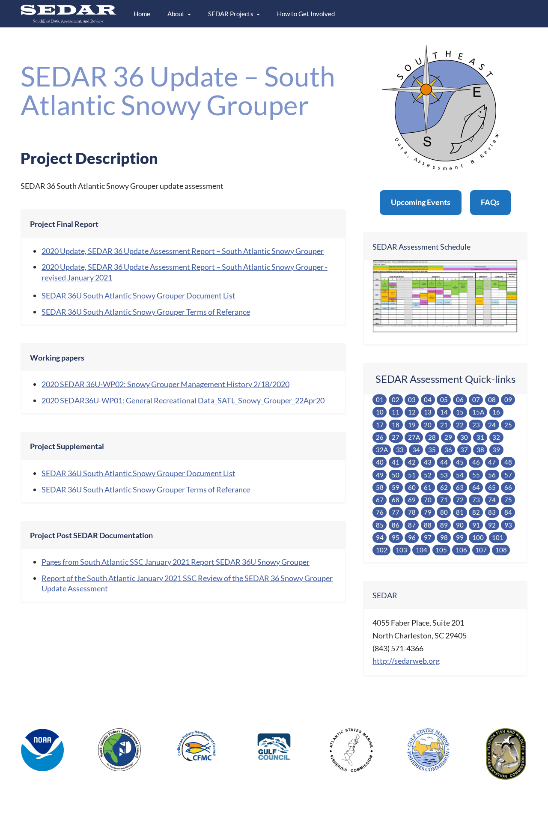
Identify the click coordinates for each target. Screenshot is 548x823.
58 (380, 487)
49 (380, 475)
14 (444, 412)
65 (492, 487)
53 (444, 475)
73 (476, 500)
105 (441, 550)
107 (481, 550)
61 (428, 487)
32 (496, 437)
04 (428, 399)
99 (460, 537)
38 (480, 449)
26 (380, 437)
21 (444, 425)
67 (380, 500)
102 (381, 550)
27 (395, 437)
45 (460, 462)
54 (460, 475)
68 (395, 500)
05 (444, 399)
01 (380, 399)
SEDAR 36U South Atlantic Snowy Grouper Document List (138, 295)
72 (460, 500)
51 (412, 475)
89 (444, 525)
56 (492, 475)
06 (460, 399)
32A (382, 449)
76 (380, 512)
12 (412, 412)
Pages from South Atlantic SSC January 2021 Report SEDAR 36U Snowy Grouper (176, 562)
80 (444, 512)
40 (380, 462)
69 (412, 500)
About (176, 14)
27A (414, 437)
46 (476, 462)
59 (395, 487)
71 (444, 500)
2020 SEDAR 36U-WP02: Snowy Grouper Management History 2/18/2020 (165, 384)
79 (428, 512)
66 (508, 487)
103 (401, 550)
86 (395, 525)
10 (380, 412)
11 (395, 412)
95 (395, 537)
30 (464, 437)
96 (412, 537)
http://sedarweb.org (406, 660)
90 (460, 525)
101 (497, 537)
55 (476, 475)
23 (476, 425)
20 (428, 425)
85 (380, 525)
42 (412, 462)
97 (428, 537)
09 (508, 399)
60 (412, 487)
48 (508, 462)
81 (460, 512)
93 (508, 525)
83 (492, 512)
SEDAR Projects (230, 14)
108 (501, 550)
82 (476, 512)
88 (428, 525)
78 (412, 512)
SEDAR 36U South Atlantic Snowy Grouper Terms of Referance (146, 311)
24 (492, 425)
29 (448, 437)
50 (395, 475)
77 (395, 512)
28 (432, 437)
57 (508, 475)
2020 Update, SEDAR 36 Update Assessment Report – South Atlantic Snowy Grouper (183, 251)
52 (428, 475)
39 (496, 449)
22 (460, 425)
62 (444, 487)
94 (380, 537)
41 (395, 462)
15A (478, 412)
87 (412, 525)
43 (428, 462)
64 (476, 487)
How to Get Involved (306, 14)
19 (412, 425)
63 (460, 487)
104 (421, 550)
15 (460, 412)
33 (400, 449)
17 (380, 425)
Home (142, 14)
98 (444, 537)
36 (448, 449)
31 (480, 437)
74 (492, 500)
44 (444, 462)
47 (492, 462)
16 (496, 412)
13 (428, 412)
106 (461, 550)
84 (508, 512)
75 (508, 500)
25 (508, 425)
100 (478, 537)
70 (428, 500)
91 (476, 525)
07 (476, 399)
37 (464, 449)
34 (416, 449)
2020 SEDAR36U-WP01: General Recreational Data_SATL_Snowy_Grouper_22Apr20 (183, 400)
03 (412, 399)
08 (492, 399)
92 (492, 525)
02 (395, 399)
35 (432, 449)
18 (395, 425)
